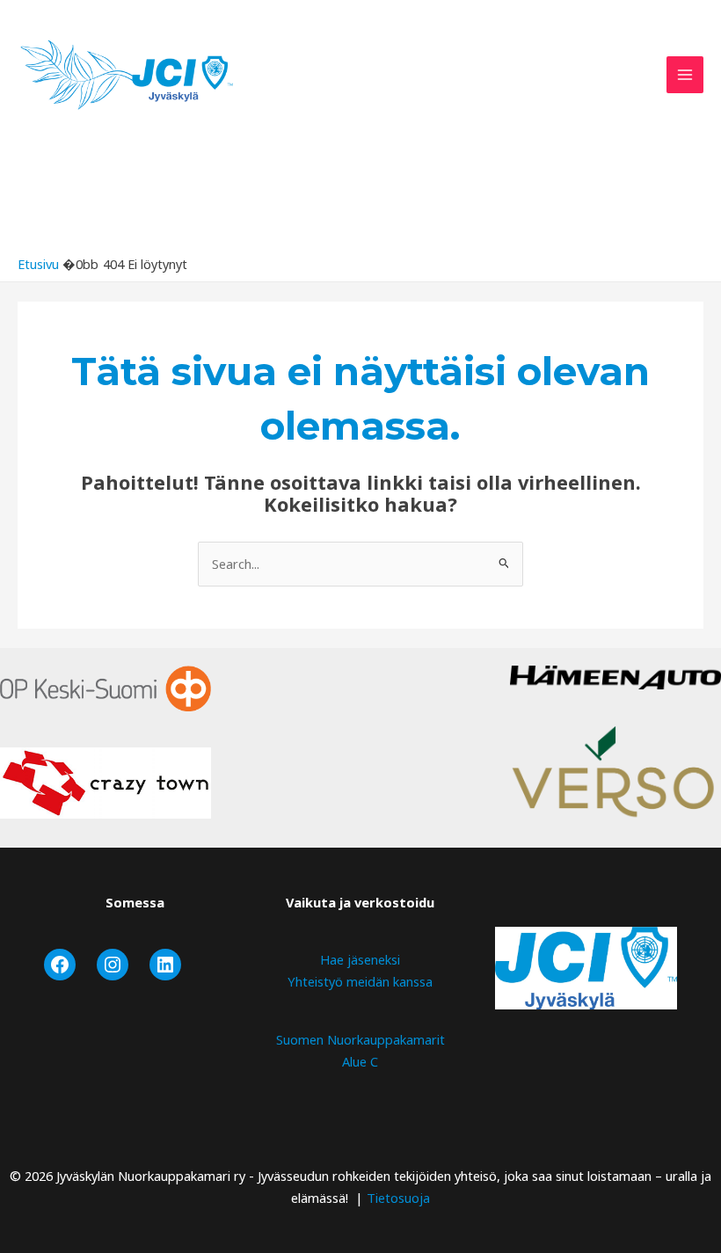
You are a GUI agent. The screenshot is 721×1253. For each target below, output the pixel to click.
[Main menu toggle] (684, 74)
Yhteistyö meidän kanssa (360, 981)
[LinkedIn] (165, 964)
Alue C (360, 1061)
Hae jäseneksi (360, 959)
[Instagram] (112, 964)
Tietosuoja (398, 1197)
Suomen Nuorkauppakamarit (360, 1039)
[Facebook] (60, 964)
